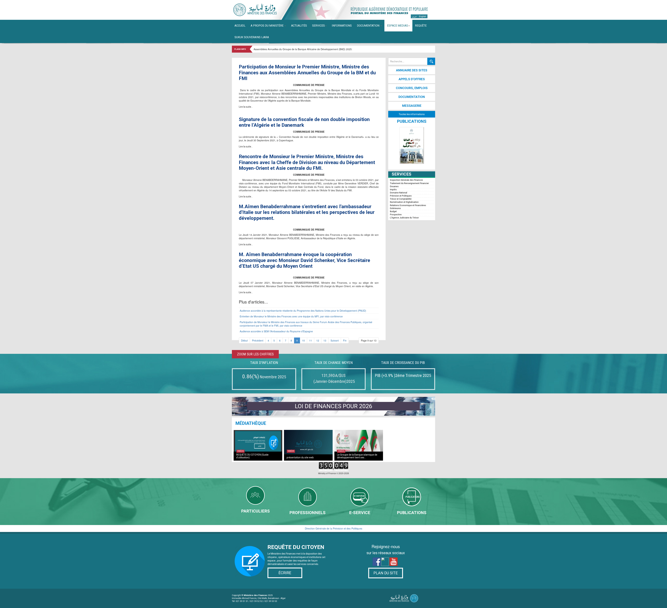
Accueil (239, 25)
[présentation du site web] (308, 444)
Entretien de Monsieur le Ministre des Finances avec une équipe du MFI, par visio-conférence (291, 316)
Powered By (403, 598)
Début (244, 340)
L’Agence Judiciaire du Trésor (404, 217)
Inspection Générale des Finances (406, 180)
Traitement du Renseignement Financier (409, 183)
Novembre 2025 (273, 376)
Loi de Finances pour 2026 (333, 406)
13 (324, 340)
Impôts (393, 189)
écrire (284, 573)
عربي (414, 16)
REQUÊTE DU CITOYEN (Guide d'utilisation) (252, 456)
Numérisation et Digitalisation (404, 202)
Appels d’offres (412, 79)
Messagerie (411, 105)
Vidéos (240, 451)
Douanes (394, 186)
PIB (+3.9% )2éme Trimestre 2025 (403, 375)
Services (318, 25)
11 (310, 340)
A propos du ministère (267, 25)
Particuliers (255, 511)
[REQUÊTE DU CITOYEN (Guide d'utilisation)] (258, 444)
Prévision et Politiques (401, 196)
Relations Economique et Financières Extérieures (408, 207)
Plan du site (385, 573)
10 (303, 340)
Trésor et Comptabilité (400, 199)
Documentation (368, 25)
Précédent (257, 340)
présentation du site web (300, 457)
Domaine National (398, 192)
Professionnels (307, 512)
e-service (359, 512)
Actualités (299, 25)
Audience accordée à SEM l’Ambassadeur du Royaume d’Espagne (276, 331)
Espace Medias (397, 25)
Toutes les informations (412, 114)
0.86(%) (250, 376)
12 (317, 340)
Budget (393, 211)
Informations (342, 25)
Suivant (335, 340)
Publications (411, 512)
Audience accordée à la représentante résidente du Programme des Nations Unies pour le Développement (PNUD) (303, 310)
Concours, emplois (412, 88)
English (422, 16)
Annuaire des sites (411, 70)
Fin (345, 340)
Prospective (396, 214)
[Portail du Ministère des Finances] (254, 9)
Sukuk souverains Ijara (251, 37)
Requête (421, 25)
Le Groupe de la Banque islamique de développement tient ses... (357, 456)
